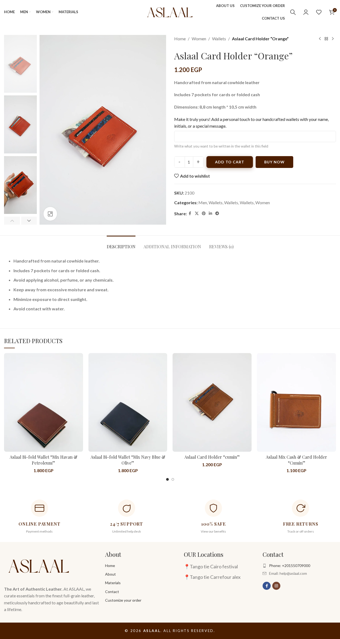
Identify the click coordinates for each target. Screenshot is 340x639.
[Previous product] (320, 39)
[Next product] (333, 39)
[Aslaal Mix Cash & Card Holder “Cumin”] (296, 402)
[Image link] (39, 565)
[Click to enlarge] (50, 213)
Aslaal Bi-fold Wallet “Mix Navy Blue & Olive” (128, 460)
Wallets (219, 38)
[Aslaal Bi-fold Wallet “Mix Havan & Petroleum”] (43, 402)
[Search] (293, 12)
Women (199, 38)
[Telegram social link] (217, 213)
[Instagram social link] (276, 586)
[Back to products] (326, 39)
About (110, 574)
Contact (112, 591)
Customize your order (123, 600)
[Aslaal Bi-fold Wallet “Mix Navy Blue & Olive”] (127, 402)
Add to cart (229, 162)
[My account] (305, 12)
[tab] (121, 244)
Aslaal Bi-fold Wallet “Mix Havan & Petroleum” (43, 460)
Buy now (274, 162)
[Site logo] (170, 11)
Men (202, 202)
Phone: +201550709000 (289, 565)
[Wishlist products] (318, 12)
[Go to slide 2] (172, 479)
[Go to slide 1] (167, 479)
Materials (113, 582)
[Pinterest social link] (203, 213)
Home (180, 38)
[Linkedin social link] (210, 213)
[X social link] (196, 213)
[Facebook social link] (190, 213)
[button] (12, 221)
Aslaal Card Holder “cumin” (212, 457)
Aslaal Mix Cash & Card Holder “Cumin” (296, 460)
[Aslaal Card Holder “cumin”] (212, 402)
